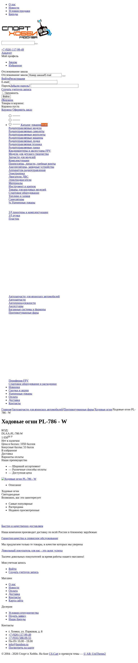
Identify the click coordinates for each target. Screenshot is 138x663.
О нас (12, 4)
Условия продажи (19, 10)
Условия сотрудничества (24, 612)
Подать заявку (17, 615)
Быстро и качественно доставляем (22, 526)
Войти (5, 78)
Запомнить (11, 92)
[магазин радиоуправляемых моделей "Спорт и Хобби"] (26, 39)
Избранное (15, 65)
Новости (14, 7)
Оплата (13, 590)
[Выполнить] (63, 75)
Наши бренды (17, 619)
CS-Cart (53, 653)
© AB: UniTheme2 (95, 653)
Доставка (14, 594)
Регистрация (17, 78)
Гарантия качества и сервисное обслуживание (29, 538)
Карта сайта (16, 600)
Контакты (15, 597)
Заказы (13, 62)
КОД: (4, 430)
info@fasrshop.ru (18, 644)
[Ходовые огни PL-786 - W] (18, 478)
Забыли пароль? (20, 85)
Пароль (5, 85)
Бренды (13, 14)
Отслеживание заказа (14, 74)
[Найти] (36, 43)
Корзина (6, 109)
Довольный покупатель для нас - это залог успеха (32, 550)
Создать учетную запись (16, 89)
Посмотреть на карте (21, 647)
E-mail (5, 81)
